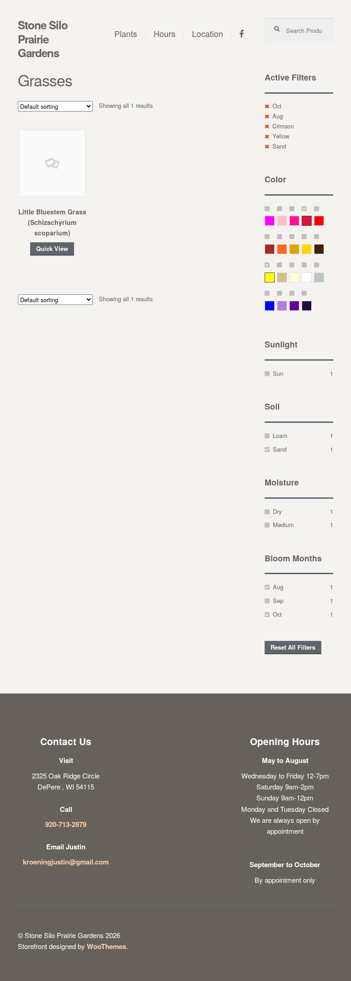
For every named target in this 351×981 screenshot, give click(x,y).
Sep (278, 600)
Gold (311, 249)
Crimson (283, 126)
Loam (280, 435)
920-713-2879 (65, 824)
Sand (279, 146)
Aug (277, 116)
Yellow (280, 136)
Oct (277, 105)
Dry (277, 511)
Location (207, 33)
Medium (283, 524)
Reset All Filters (293, 647)
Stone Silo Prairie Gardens (43, 38)
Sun (278, 373)
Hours (165, 33)
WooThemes (106, 946)
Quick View (52, 249)
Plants (125, 33)
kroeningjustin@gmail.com (66, 862)
